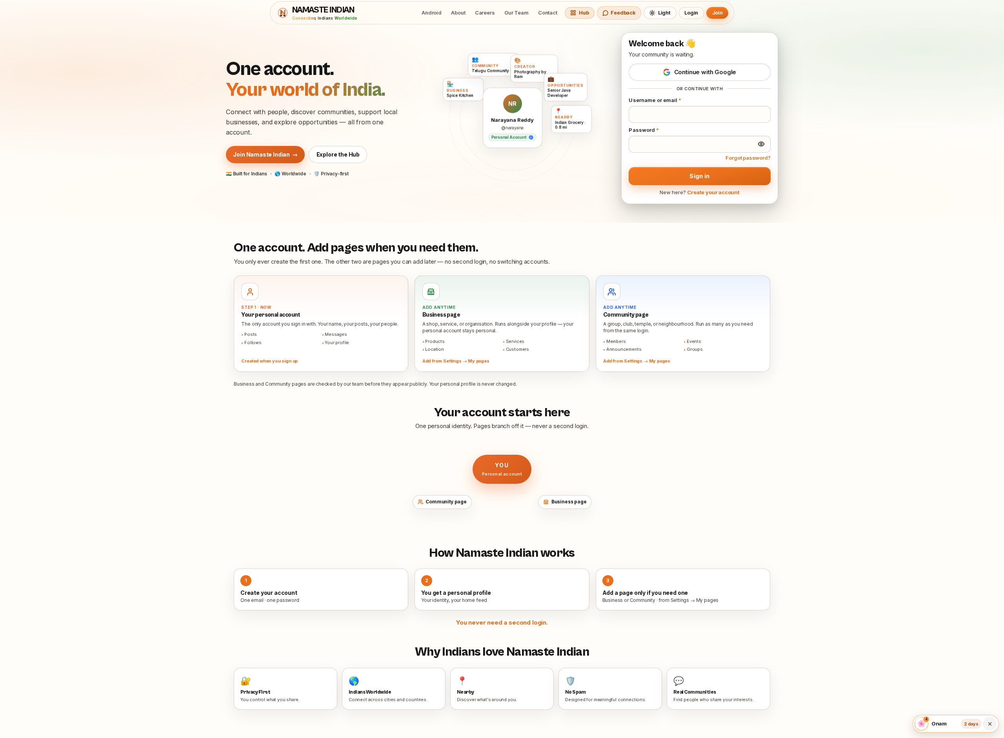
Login (691, 12)
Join (717, 12)
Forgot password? (748, 158)
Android (432, 12)
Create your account (713, 192)
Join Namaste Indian (265, 154)
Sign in (699, 176)
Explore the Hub (338, 154)
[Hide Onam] (989, 724)
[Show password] (761, 144)
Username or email (655, 100)
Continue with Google (705, 72)
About (458, 12)
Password (644, 130)
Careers (485, 12)
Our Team (516, 12)
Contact (547, 12)
